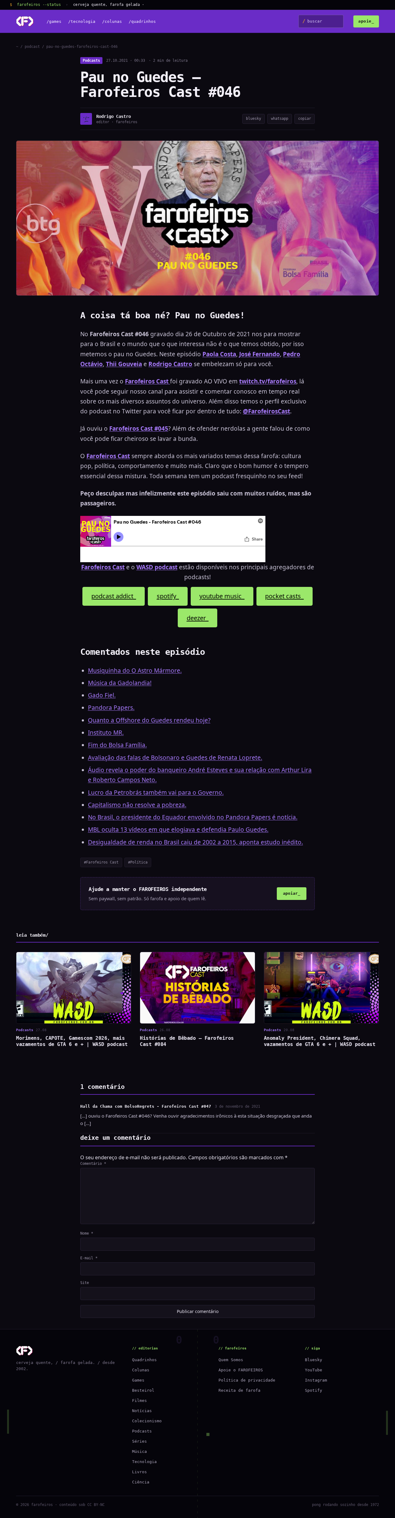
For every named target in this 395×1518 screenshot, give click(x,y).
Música (139, 1451)
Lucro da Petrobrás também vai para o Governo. (156, 792)
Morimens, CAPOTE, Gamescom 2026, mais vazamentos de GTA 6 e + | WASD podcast (72, 1041)
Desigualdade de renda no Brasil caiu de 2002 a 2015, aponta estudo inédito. (195, 842)
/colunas (112, 21)
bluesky (253, 118)
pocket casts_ (284, 596)
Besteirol (143, 1390)
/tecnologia (81, 21)
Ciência (140, 1482)
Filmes (139, 1400)
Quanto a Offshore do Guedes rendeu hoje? (149, 720)
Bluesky (313, 1359)
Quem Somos (230, 1359)
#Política (138, 862)
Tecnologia (144, 1461)
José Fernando (259, 354)
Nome (86, 1233)
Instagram (316, 1380)
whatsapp (279, 118)
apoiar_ (291, 893)
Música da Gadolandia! (120, 683)
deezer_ (198, 618)
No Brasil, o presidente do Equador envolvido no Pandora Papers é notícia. (192, 817)
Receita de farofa (239, 1390)
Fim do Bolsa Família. (117, 745)
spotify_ (168, 596)
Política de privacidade (246, 1380)
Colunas (140, 1370)
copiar (304, 118)
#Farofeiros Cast (101, 862)
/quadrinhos (142, 21)
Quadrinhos (144, 1359)
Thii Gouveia (124, 364)
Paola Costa (219, 354)
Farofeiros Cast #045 (138, 428)
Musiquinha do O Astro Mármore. (135, 671)
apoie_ (366, 21)
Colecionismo (147, 1421)
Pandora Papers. (111, 708)
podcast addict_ (113, 596)
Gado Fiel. (102, 695)
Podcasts (91, 60)
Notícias (142, 1410)
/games (54, 21)
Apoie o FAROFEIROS (240, 1370)
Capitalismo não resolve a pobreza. (137, 805)
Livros (139, 1472)
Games (138, 1380)
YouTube (313, 1370)
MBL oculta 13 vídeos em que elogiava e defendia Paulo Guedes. (178, 830)
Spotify (313, 1390)
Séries (139, 1441)
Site (84, 1283)
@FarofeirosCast (266, 411)
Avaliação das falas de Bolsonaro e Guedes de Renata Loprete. (175, 758)
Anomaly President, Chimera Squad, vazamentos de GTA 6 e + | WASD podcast (320, 1041)
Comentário (93, 1163)
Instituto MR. (106, 733)
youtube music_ (221, 596)
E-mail (89, 1258)
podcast (32, 46)
